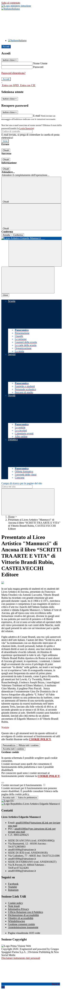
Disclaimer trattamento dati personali (20, 958)
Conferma (18, 235)
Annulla (6, 235)
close (5, 295)
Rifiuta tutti (29, 745)
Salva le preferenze (27, 797)
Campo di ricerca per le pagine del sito (21, 483)
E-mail (36, 115)
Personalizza (9, 745)
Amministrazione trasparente (23, 927)
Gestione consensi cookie (21, 924)
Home (11, 516)
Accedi (6, 46)
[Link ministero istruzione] (16, 5)
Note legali (14, 906)
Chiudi (6, 150)
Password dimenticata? (13, 73)
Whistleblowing (16, 921)
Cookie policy (15, 903)
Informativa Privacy (18, 909)
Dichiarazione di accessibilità (23, 915)
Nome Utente (40, 63)
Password (38, 67)
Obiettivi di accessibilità (20, 918)
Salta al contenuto (10, 2)
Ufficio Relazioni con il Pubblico (25, 912)
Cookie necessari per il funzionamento (22, 785)
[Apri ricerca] (35, 253)
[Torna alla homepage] (31, 238)
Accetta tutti (13, 749)
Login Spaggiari (26, 128)
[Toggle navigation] (27, 280)
